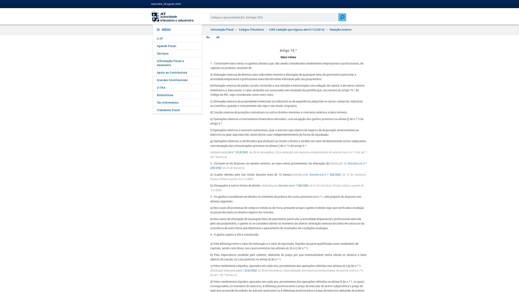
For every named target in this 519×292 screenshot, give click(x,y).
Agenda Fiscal (166, 46)
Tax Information (168, 102)
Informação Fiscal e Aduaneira (170, 63)
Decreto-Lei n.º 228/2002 (325, 174)
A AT (160, 38)
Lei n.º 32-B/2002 (237, 152)
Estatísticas (165, 95)
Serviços (163, 53)
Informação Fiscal (222, 29)
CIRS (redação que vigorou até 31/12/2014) (297, 29)
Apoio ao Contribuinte (172, 72)
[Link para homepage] (176, 16)
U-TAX (161, 87)
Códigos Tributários (251, 29)
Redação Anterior (341, 29)
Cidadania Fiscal (168, 110)
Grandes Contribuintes (172, 80)
